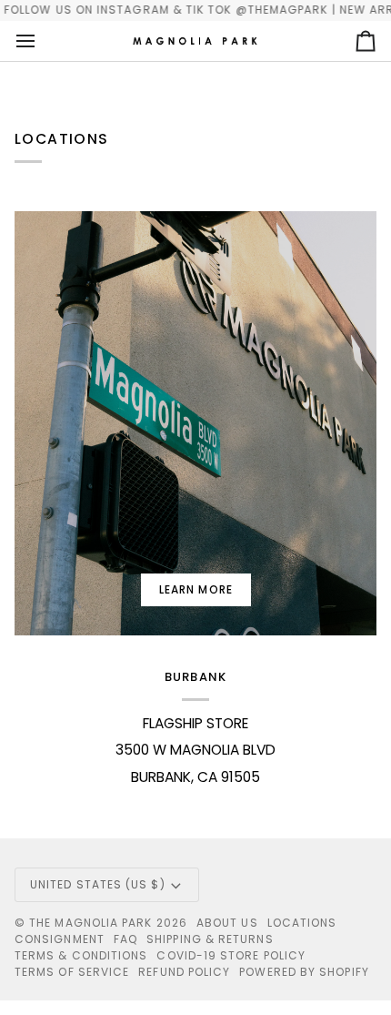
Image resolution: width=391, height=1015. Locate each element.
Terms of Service (72, 971)
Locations (302, 922)
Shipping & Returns (209, 939)
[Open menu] (42, 41)
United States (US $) (97, 884)
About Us (227, 922)
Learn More (196, 589)
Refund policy (184, 971)
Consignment (60, 939)
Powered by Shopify (303, 971)
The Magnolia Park (90, 922)
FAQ (125, 939)
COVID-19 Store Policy (231, 955)
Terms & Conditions (81, 955)
